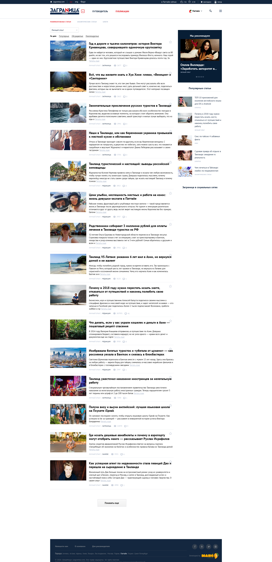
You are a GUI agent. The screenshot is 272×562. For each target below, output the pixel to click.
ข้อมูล (83, 2)
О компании (80, 546)
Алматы (66, 553)
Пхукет (130, 553)
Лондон (91, 553)
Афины (79, 553)
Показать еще (112, 503)
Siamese (105, 454)
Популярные (64, 36)
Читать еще (94, 61)
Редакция (106, 186)
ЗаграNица (106, 65)
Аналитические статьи (87, 22)
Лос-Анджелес (100, 553)
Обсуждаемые (77, 36)
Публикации (122, 11)
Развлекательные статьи (60, 22)
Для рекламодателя (101, 546)
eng (76, 2)
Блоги (105, 22)
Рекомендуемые (92, 36)
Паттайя (124, 553)
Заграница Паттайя (65, 11)
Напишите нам (61, 546)
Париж (117, 553)
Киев (85, 553)
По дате (53, 36)
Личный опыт (95, 65)
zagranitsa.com (59, 2)
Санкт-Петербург (141, 553)
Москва (110, 553)
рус (71, 2)
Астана (72, 553)
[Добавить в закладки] (170, 41)
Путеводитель (100, 11)
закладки (207, 2)
